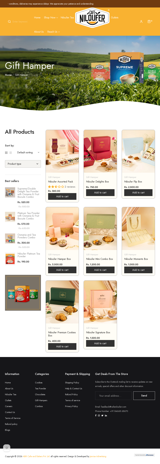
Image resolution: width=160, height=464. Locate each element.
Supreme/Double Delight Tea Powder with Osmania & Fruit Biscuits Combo (28, 193)
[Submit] (68, 164)
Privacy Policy (71, 406)
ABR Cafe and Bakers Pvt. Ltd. (36, 456)
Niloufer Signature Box (98, 332)
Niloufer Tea (10, 394)
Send (144, 395)
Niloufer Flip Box (133, 181)
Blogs (7, 430)
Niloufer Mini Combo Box (99, 259)
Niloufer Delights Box (97, 181)
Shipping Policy (72, 382)
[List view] (10, 152)
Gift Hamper (54, 177)
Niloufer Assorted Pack (60, 181)
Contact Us (10, 412)
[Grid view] (6, 152)
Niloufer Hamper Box (59, 259)
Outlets (8, 400)
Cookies (38, 382)
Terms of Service (12, 418)
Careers (8, 406)
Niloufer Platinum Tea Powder (29, 255)
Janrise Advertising (97, 456)
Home (8, 382)
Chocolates (40, 394)
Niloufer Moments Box (136, 259)
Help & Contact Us (73, 388)
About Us (9, 388)
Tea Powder (40, 388)
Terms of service (72, 400)
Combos (39, 406)
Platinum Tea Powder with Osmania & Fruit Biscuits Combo (29, 215)
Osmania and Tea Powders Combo (27, 236)
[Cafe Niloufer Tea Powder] (23, 293)
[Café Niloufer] (92, 17)
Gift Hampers (41, 400)
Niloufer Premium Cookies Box (62, 334)
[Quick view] (59, 164)
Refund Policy (71, 394)
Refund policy (11, 424)
